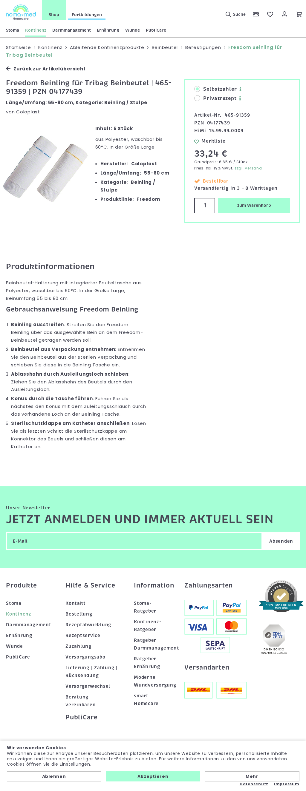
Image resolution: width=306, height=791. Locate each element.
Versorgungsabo (85, 657)
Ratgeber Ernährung (147, 662)
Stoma (12, 30)
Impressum (286, 784)
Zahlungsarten (208, 585)
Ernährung (108, 30)
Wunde (132, 30)
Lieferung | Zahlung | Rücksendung (91, 671)
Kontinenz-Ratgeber (148, 625)
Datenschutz (254, 784)
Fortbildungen (87, 14)
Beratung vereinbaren (80, 700)
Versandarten (206, 667)
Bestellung (78, 614)
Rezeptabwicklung (88, 624)
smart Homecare (146, 699)
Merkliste (213, 141)
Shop (54, 14)
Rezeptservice (82, 635)
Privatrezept (219, 98)
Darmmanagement (71, 30)
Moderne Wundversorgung (153, 681)
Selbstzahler (220, 89)
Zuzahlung (78, 646)
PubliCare (156, 30)
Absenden (281, 541)
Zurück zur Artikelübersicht (49, 69)
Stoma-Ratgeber (145, 607)
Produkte (21, 585)
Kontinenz (35, 30)
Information (153, 585)
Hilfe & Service (90, 585)
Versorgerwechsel (87, 686)
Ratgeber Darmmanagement (153, 644)
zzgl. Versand (248, 168)
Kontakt (75, 603)
